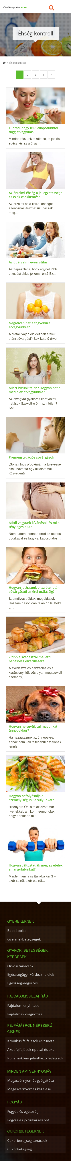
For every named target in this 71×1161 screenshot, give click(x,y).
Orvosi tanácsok (20, 966)
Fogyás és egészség (22, 1111)
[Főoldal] (4, 62)
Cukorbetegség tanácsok (27, 1140)
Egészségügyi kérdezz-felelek (30, 974)
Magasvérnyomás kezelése (29, 1088)
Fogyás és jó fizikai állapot (28, 1120)
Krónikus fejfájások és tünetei (31, 1040)
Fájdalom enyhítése (23, 1005)
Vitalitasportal (15, 7)
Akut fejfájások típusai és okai (31, 1049)
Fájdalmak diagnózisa (24, 1014)
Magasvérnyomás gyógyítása (30, 1080)
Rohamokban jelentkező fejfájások (35, 1058)
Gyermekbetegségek (24, 939)
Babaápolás (16, 930)
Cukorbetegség (19, 1149)
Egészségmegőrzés (22, 983)
